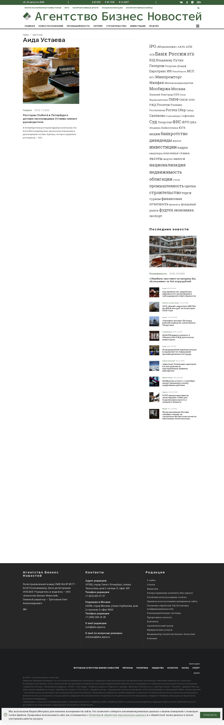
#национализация (112, 8)
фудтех (166, 209)
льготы (156, 158)
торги (186, 193)
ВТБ (190, 54)
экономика (184, 210)
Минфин (156, 82)
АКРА (181, 47)
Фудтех (154, 26)
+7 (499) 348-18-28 (95, 617)
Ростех (171, 110)
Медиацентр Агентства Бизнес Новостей (171, 634)
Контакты (152, 621)
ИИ (169, 71)
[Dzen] (192, 2)
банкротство (174, 133)
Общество (158, 668)
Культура (172, 668)
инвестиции (163, 147)
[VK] (181, 2)
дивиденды (160, 140)
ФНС (176, 121)
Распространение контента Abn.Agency (170, 593)
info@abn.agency (95, 626)
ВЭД (152, 60)
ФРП (185, 122)
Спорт (196, 668)
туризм (155, 199)
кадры (182, 147)
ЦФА (193, 122)
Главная (30, 26)
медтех (168, 158)
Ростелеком (157, 110)
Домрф (181, 66)
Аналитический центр (160, 625)
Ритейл (98, 26)
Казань (164, 317)
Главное (27, 110)
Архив (197, 673)
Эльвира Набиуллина (163, 127)
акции (154, 134)
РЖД (152, 105)
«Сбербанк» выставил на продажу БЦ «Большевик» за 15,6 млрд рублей (172, 280)
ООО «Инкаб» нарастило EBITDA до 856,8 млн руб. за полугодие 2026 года (179, 308)
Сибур (190, 110)
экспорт (155, 216)
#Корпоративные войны (139, 8)
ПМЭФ (174, 99)
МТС (152, 77)
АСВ (152, 54)
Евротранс (157, 71)
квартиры (156, 153)
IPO (152, 46)
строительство (165, 192)
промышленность (166, 185)
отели (176, 179)
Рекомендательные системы (164, 613)
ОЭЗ (176, 94)
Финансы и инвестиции (170, 303)
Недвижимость (158, 273)
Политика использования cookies (167, 597)
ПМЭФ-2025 (187, 99)
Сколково (157, 115)
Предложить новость (159, 617)
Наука (185, 668)
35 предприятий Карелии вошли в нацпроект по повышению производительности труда (179, 352)
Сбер (182, 110)
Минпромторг (168, 76)
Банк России (171, 53)
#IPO (66, 8)
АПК (189, 47)
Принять (210, 715)
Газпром (156, 65)
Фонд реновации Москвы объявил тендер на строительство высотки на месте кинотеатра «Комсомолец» (179, 415)
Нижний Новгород (161, 94)
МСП (190, 71)
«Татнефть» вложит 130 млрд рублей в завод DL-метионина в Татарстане (178, 323)
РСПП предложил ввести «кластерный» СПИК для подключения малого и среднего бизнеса (175, 398)
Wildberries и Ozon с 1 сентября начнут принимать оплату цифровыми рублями (178, 383)
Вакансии (152, 588)
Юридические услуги (159, 629)
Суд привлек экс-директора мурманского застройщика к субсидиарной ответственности (179, 294)
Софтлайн (187, 116)
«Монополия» (166, 47)
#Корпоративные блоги (85, 8)
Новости (165, 392)
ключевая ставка (176, 153)
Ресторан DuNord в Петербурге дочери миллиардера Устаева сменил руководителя (50, 119)
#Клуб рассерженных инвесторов (43, 8)
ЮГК (182, 128)
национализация (167, 165)
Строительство (116, 26)
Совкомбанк (173, 115)
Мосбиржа (160, 88)
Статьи (151, 584)
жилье (177, 140)
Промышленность (78, 26)
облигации (160, 179)
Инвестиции (138, 26)
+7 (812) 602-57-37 (95, 595)
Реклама (152, 638)
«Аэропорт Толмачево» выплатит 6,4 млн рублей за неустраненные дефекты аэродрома (179, 367)
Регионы (128, 668)
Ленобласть (179, 71)
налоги (179, 159)
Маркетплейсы (167, 377)
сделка (190, 186)
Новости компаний (51, 26)
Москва (178, 88)
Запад (164, 288)
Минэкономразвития (179, 83)
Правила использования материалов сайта (172, 601)
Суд (153, 121)
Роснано (176, 105)
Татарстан (165, 122)
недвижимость (165, 172)
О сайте (151, 580)
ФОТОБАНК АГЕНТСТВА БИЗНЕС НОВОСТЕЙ (96, 668)
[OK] (187, 2)
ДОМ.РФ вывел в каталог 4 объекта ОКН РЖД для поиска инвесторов (178, 337)
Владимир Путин (169, 60)
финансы (175, 204)
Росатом (163, 105)
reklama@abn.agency (97, 636)
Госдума (171, 66)
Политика (142, 668)
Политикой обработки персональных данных (117, 714)
